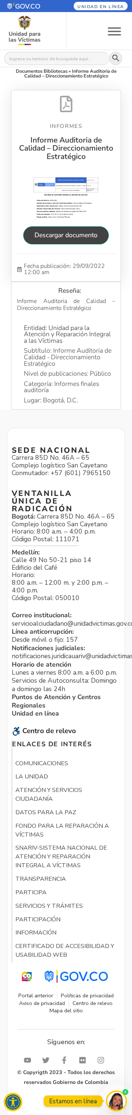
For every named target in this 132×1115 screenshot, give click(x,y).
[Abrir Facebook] (66, 1060)
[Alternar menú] (114, 30)
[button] (29, 6)
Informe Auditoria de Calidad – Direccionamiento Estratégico (66, 148)
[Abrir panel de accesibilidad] (13, 1102)
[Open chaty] (116, 1101)
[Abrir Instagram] (102, 1060)
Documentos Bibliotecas (41, 71)
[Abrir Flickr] (84, 1060)
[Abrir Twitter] (47, 1060)
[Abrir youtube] (29, 1060)
